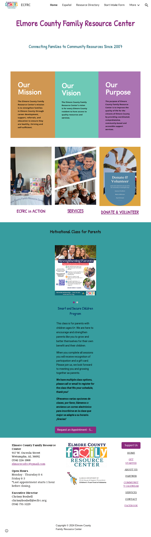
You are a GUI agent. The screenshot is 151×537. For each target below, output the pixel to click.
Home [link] (53, 5)
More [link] (132, 5)
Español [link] (66, 5)
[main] (75, 23)
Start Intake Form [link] (114, 5)
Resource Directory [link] (87, 5)
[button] (146, 5)
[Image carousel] (31, 176)
